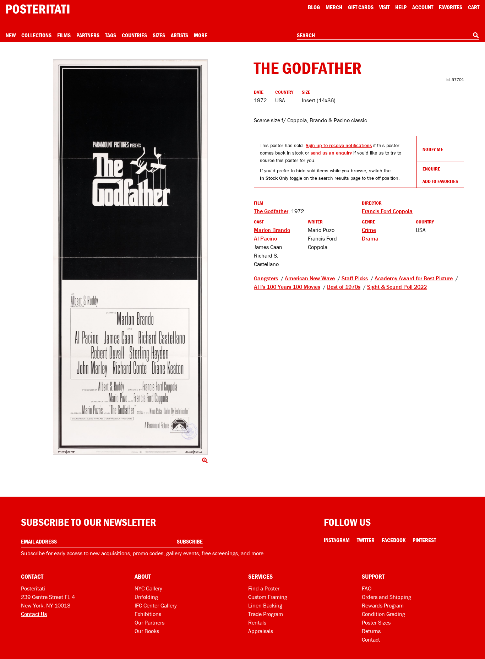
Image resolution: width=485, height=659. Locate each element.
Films (64, 35)
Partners (87, 35)
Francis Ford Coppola (387, 211)
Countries (134, 35)
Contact (371, 639)
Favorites (450, 7)
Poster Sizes (376, 622)
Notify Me (433, 149)
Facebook (393, 540)
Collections (36, 35)
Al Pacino (265, 238)
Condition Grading (383, 613)
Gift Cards (361, 7)
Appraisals (260, 630)
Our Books (147, 630)
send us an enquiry (331, 153)
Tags (110, 35)
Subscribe (190, 541)
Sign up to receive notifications (339, 145)
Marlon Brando (272, 229)
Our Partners (149, 622)
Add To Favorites (440, 181)
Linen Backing (265, 605)
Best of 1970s (343, 286)
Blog (314, 7)
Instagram (337, 540)
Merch (334, 7)
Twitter (366, 540)
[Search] (475, 35)
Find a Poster (263, 588)
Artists (179, 35)
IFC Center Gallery (156, 605)
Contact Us (34, 613)
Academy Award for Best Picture (414, 278)
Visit (384, 7)
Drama (370, 238)
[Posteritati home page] (38, 9)
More (200, 35)
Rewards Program (383, 605)
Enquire (431, 169)
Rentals (257, 622)
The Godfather (271, 211)
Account (422, 7)
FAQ (366, 588)
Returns (371, 630)
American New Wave (310, 278)
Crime (369, 229)
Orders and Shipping (386, 596)
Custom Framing (267, 596)
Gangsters (266, 278)
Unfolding (146, 596)
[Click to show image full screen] (130, 257)
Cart (473, 7)
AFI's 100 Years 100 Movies (287, 286)
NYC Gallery (148, 588)
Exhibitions (148, 613)
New (11, 35)
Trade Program (265, 613)
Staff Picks (355, 278)
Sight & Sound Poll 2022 (397, 286)
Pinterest (424, 540)
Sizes (159, 35)
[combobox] (388, 35)
